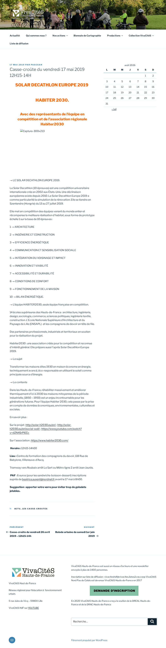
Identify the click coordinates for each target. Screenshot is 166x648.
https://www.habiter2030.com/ (49, 440)
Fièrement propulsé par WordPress (89, 640)
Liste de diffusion (19, 43)
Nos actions (59, 35)
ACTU (17, 509)
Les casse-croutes (35, 509)
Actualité (15, 35)
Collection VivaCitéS (140, 35)
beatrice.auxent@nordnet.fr (38, 479)
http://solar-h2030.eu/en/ (41, 424)
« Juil (114, 109)
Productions (113, 35)
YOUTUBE (33, 607)
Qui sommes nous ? (36, 35)
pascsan (36, 65)
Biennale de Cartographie (87, 35)
